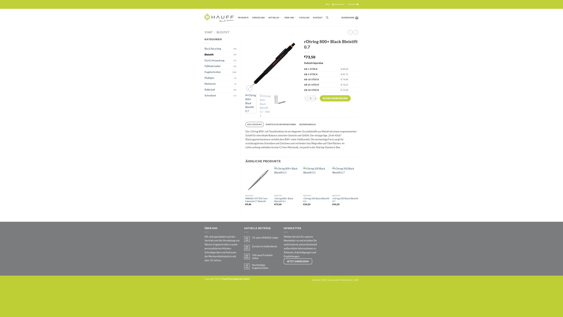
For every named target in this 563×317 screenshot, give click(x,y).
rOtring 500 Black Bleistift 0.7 (345, 200)
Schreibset (210, 95)
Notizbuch (210, 83)
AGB (356, 280)
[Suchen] (327, 17)
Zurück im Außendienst (264, 246)
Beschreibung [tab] (254, 124)
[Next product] (350, 32)
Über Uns (289, 17)
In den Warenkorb (335, 98)
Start (209, 32)
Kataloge (304, 17)
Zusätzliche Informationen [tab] (281, 124)
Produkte (243, 17)
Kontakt (318, 17)
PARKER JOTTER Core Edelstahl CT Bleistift (256, 200)
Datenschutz (346, 280)
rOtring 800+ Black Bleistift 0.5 (283, 200)
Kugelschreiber (213, 72)
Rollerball (210, 89)
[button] (338, 4)
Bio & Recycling (213, 48)
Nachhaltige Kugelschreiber (260, 266)
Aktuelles (273, 17)
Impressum (333, 280)
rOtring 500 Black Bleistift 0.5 (316, 200)
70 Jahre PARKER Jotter (265, 237)
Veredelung (258, 17)
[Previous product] (355, 32)
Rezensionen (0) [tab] (307, 124)
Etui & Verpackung (214, 60)
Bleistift (223, 32)
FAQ (327, 4)
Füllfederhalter (213, 66)
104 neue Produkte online (262, 257)
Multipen (209, 77)
